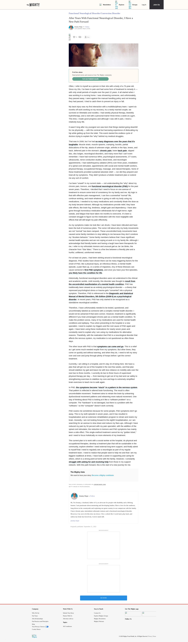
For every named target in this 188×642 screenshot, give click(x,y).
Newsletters (107, 5)
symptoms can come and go (110, 346)
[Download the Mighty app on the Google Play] (150, 614)
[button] (87, 27)
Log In (144, 5)
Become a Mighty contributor (103, 475)
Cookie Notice (36, 629)
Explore (121, 5)
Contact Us (97, 613)
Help (33, 624)
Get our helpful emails (90, 79)
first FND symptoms (94, 270)
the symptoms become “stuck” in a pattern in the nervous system (106, 387)
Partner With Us (67, 616)
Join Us (156, 4)
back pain (122, 151)
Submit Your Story (68, 613)
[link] (33, 5)
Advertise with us (68, 618)
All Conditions (67, 626)
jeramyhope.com (100, 484)
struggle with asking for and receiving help (89, 462)
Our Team (35, 616)
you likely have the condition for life (85, 273)
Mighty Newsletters (100, 618)
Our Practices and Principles (40, 621)
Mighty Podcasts (99, 621)
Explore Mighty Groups (101, 616)
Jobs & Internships (37, 618)
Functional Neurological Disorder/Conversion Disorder (94, 13)
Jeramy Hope (78, 27)
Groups (134, 5)
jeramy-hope (75, 521)
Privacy (150, 636)
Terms (154, 636)
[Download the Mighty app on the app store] (133, 614)
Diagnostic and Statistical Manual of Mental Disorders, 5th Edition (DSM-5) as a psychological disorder (101, 296)
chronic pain (106, 151)
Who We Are (35, 613)
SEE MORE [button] (103, 598)
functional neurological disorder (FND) (110, 186)
